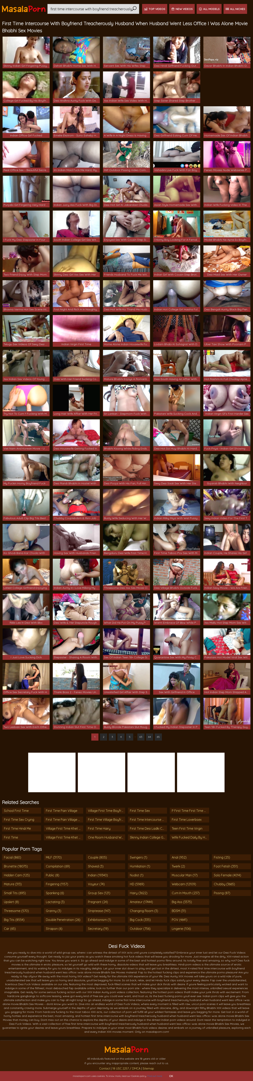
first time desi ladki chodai (148, 828)
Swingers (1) (138, 857)
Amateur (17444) (141, 902)
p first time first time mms (190, 811)
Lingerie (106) (181, 929)
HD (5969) (137, 884)
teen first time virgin (187, 828)
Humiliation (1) (140, 866)
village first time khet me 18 (64, 828)
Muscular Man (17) (185, 875)
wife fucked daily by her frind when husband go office (190, 837)
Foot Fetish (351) (226, 866)
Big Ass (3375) (182, 902)
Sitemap (148, 1068)
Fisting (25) (222, 857)
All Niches (237, 9)
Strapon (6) (54, 929)
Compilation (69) (58, 866)
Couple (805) (97, 857)
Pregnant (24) (98, 902)
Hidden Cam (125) (17, 875)
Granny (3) (53, 911)
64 (149, 737)
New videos (184, 9)
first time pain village (61, 811)
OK (171, 1076)
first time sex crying (19, 820)
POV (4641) (179, 920)
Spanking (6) (55, 893)
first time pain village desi (64, 820)
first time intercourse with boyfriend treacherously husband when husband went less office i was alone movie (148, 820)
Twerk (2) (178, 866)
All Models (211, 9)
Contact (104, 1068)
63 (140, 737)
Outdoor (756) (140, 929)
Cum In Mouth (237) (186, 893)
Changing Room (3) (144, 911)
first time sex (140, 811)
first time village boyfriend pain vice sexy (106, 820)
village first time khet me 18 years (64, 837)
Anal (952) (179, 857)
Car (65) (10, 929)
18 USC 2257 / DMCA (126, 1068)
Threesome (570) (16, 911)
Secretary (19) (98, 929)
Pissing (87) (222, 893)
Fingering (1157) (57, 884)
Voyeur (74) (96, 884)
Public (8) (52, 875)
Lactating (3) (55, 902)
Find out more (154, 1075)
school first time (16, 811)
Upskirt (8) (11, 902)
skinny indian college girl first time (148, 837)
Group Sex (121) (99, 893)
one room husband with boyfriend (106, 837)
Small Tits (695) (15, 893)
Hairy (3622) (138, 893)
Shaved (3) (96, 866)
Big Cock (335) (140, 920)
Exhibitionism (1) (99, 920)
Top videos (157, 9)
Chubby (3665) (224, 884)
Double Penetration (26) (63, 920)
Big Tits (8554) (14, 920)
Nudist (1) (136, 875)
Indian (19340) (98, 875)
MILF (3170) (54, 857)
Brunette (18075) (16, 866)
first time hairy (99, 828)
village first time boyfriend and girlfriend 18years (106, 811)
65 (158, 737)
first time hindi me (17, 828)
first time (11, 837)
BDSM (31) (179, 911)
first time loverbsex (187, 820)
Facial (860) (12, 857)
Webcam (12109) (184, 884)
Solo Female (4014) (227, 875)
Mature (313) (13, 884)
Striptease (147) (99, 911)
